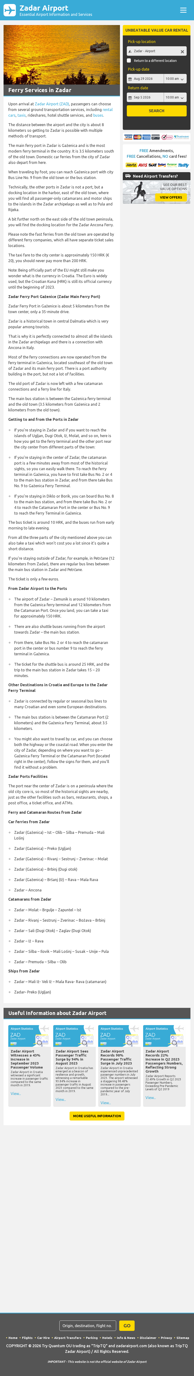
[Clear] (182, 52)
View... (16, 1093)
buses (98, 115)
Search (156, 110)
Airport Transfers (67, 1337)
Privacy (166, 1337)
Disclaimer (148, 1337)
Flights (27, 1337)
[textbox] (157, 51)
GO (127, 1325)
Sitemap (182, 1337)
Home (13, 1337)
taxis (22, 115)
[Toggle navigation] (183, 10)
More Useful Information (97, 1116)
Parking (92, 1337)
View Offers (171, 197)
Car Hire (43, 1337)
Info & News (126, 1337)
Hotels (107, 1337)
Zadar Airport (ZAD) (52, 104)
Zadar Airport (56, 10)
